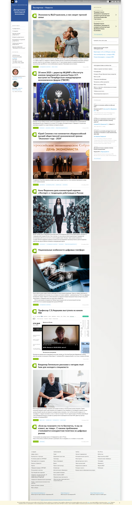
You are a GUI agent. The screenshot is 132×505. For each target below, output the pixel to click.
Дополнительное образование (60, 470)
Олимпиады (56, 458)
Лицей (54, 454)
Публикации (97, 100)
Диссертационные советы (82, 461)
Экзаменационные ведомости (101, 93)
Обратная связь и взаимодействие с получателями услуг (61, 480)
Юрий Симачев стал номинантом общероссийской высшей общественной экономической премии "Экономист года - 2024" (62, 136)
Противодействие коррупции (38, 472)
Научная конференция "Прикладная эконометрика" (18, 47)
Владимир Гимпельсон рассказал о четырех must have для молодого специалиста (61, 365)
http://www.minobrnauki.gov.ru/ (38, 493)
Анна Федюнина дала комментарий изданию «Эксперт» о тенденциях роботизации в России (60, 191)
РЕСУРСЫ (100, 452)
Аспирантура (56, 467)
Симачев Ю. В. (97, 124)
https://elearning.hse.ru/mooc (97, 493)
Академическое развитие (81, 465)
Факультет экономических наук (19, 5)
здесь (89, 502)
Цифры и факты (34, 454)
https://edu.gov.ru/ (65, 493)
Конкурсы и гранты (80, 467)
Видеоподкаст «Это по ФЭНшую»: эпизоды (104, 52)
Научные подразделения (81, 454)
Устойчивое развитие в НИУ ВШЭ (38, 458)
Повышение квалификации (100, 79)
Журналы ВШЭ (101, 465)
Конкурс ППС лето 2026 (100, 40)
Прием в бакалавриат (58, 461)
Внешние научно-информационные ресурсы (85, 470)
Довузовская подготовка (59, 456)
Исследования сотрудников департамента (18, 40)
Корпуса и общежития (36, 463)
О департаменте (16, 28)
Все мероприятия (98, 34)
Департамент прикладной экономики (20, 11)
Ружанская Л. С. (104, 124)
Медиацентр (100, 463)
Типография (100, 461)
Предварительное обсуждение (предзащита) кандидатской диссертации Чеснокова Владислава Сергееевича (102, 15)
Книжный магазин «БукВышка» (104, 458)
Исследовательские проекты (82, 456)
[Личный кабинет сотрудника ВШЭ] (115, 1)
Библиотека (100, 454)
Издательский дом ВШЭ (103, 456)
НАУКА (77, 452)
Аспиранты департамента (18, 37)
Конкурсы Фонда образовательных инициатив (105, 74)
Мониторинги (79, 458)
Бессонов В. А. (107, 109)
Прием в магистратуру (58, 465)
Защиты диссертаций (80, 463)
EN (109, 1)
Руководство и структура (37, 456)
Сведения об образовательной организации (41, 479)
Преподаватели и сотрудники (38, 461)
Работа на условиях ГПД (100, 84)
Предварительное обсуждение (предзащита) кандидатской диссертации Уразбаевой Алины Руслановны (102, 27)
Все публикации (97, 158)
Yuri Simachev (97, 136)
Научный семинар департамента (16, 34)
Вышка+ (55, 463)
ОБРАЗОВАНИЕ (57, 452)
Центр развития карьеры (59, 472)
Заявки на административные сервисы (103, 69)
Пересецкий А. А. (105, 151)
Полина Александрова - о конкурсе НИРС (104, 57)
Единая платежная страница (37, 485)
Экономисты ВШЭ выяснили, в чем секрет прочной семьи (62, 16)
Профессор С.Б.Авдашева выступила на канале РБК (60, 311)
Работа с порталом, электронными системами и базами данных (105, 87)
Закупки (33, 465)
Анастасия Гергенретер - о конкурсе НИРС (104, 54)
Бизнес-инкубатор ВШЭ (58, 474)
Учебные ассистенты (99, 91)
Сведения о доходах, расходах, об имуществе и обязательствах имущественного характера (39, 476)
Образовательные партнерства (60, 477)
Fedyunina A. (103, 136)
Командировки (97, 71)
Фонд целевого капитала (37, 470)
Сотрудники (15, 31)
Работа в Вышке (34, 487)
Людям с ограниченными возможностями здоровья (40, 482)
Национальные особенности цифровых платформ (61, 249)
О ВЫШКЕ (33, 452)
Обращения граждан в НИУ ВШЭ (38, 467)
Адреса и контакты (44, 499)
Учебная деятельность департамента (17, 44)
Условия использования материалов (56, 499)
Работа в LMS (97, 76)
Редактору (117, 500)
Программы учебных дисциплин (101, 82)
